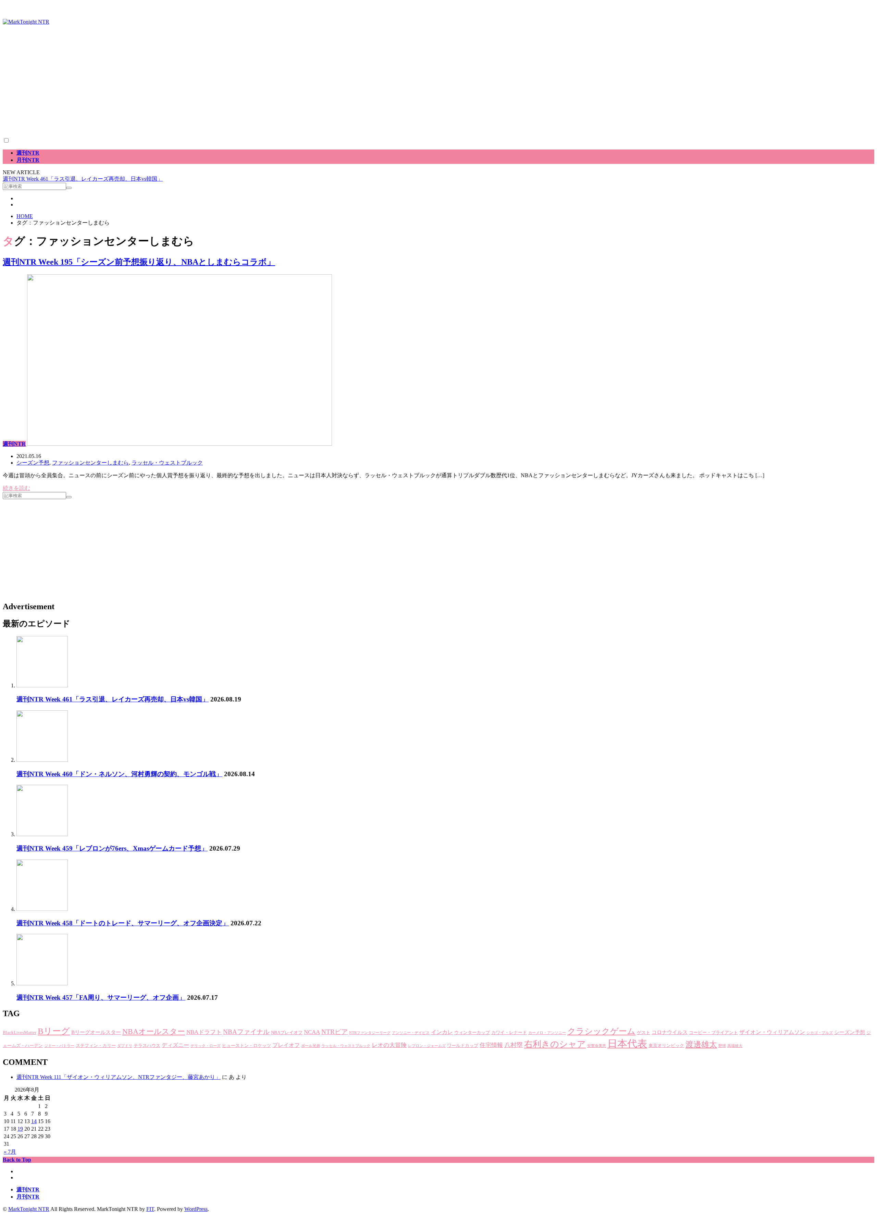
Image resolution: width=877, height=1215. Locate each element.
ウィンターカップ (472, 1032)
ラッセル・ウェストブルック (167, 463)
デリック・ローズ (205, 1046)
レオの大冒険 (389, 1045)
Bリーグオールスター (96, 1032)
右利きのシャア (555, 1044)
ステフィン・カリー (96, 1045)
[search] (69, 188)
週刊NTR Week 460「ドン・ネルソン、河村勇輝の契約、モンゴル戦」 (119, 774)
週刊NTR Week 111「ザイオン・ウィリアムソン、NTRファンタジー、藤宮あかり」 (118, 1077)
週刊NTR (27, 153)
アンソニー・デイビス (411, 1033)
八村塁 (513, 1045)
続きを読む (16, 488)
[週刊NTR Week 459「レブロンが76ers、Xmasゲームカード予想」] (42, 834)
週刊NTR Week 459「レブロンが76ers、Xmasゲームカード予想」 (112, 848)
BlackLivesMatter (19, 1032)
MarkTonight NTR (28, 1209)
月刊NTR (27, 160)
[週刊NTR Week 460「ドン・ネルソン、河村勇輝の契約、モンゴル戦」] (42, 760)
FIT (150, 1209)
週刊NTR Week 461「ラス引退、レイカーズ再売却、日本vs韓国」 (83, 179)
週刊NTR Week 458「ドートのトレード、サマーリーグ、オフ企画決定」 (122, 923)
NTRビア (334, 1031)
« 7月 (10, 1152)
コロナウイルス (670, 1032)
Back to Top (17, 1160)
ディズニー (175, 1045)
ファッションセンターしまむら (90, 463)
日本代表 (627, 1043)
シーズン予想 (32, 463)
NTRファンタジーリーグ (370, 1033)
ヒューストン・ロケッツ (246, 1045)
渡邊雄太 (701, 1044)
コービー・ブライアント (713, 1032)
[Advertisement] (208, 89)
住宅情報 (491, 1045)
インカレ (442, 1032)
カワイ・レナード (509, 1032)
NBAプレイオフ (286, 1032)
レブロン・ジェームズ (427, 1046)
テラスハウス (147, 1045)
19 (20, 1129)
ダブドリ (124, 1046)
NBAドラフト (204, 1032)
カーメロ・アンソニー (547, 1033)
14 (34, 1121)
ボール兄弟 (310, 1046)
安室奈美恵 (596, 1046)
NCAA (312, 1032)
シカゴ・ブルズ (819, 1033)
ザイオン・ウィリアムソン (772, 1032)
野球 (722, 1046)
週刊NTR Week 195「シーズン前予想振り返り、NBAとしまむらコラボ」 (139, 261)
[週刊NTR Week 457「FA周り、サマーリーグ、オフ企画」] (42, 983)
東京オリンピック (666, 1045)
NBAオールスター (153, 1031)
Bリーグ (54, 1031)
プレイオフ (286, 1045)
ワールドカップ (462, 1045)
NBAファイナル (246, 1031)
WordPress (196, 1209)
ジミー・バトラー (59, 1046)
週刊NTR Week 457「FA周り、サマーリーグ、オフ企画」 (100, 997)
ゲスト (643, 1032)
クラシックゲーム (601, 1031)
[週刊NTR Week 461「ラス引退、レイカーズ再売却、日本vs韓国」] (42, 685)
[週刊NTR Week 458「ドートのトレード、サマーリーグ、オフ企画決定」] (42, 909)
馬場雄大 (734, 1046)
